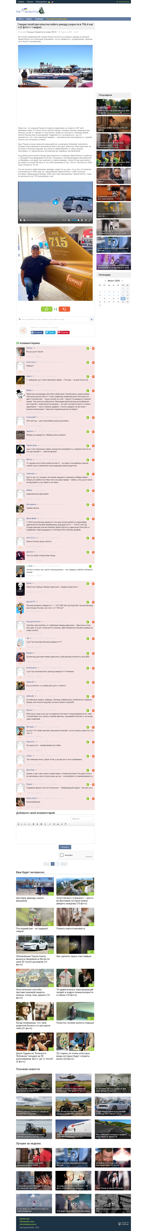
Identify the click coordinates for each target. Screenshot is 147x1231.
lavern (29, 376)
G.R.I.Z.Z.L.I (31, 538)
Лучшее (30, 2)
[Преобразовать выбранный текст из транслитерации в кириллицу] (62, 824)
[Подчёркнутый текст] (25, 824)
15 (123, 295)
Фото (21, 19)
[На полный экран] (90, 220)
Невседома (34, 12)
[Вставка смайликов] (45, 824)
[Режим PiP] (86, 220)
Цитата (39, 357)
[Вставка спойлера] (66, 824)
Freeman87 (31, 417)
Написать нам (24, 1219)
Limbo (29, 756)
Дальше (63, 864)
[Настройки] (82, 220)
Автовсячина (31, 319)
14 (118, 295)
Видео (29, 19)
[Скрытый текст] (54, 824)
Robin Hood (31, 798)
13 (113, 295)
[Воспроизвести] (21, 220)
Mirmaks (30, 727)
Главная (21, 2)
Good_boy (30, 362)
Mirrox (29, 459)
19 (109, 298)
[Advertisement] (55, 106)
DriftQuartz (31, 668)
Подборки (39, 19)
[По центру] (37, 824)
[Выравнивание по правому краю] (41, 824)
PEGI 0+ (54, 32)
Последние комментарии (57, 19)
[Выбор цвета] (50, 824)
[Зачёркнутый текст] (29, 824)
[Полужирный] (18, 824)
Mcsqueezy (31, 504)
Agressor (30, 742)
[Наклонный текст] (22, 824)
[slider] (42, 220)
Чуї (27, 638)
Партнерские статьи (27, 1221)
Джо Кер (30, 770)
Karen (28, 583)
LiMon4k (30, 696)
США (39, 319)
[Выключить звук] (69, 220)
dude (30, 566)
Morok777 (30, 602)
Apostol (29, 552)
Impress (29, 431)
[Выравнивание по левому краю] (33, 824)
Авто (23, 319)
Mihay (28, 390)
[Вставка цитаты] (58, 824)
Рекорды (30, 32)
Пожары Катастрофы (42, 32)
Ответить (30, 357)
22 (123, 298)
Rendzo (29, 653)
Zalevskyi (30, 474)
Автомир (44, 319)
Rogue (29, 784)
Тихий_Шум (31, 445)
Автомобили (53, 319)
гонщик (61, 319)
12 (109, 295)
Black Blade (31, 518)
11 (104, 295)
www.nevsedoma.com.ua (28, 1224)
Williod (29, 490)
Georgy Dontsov (33, 621)
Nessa (29, 710)
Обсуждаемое (41, 2)
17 (100, 298)
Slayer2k (30, 682)
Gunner (29, 348)
